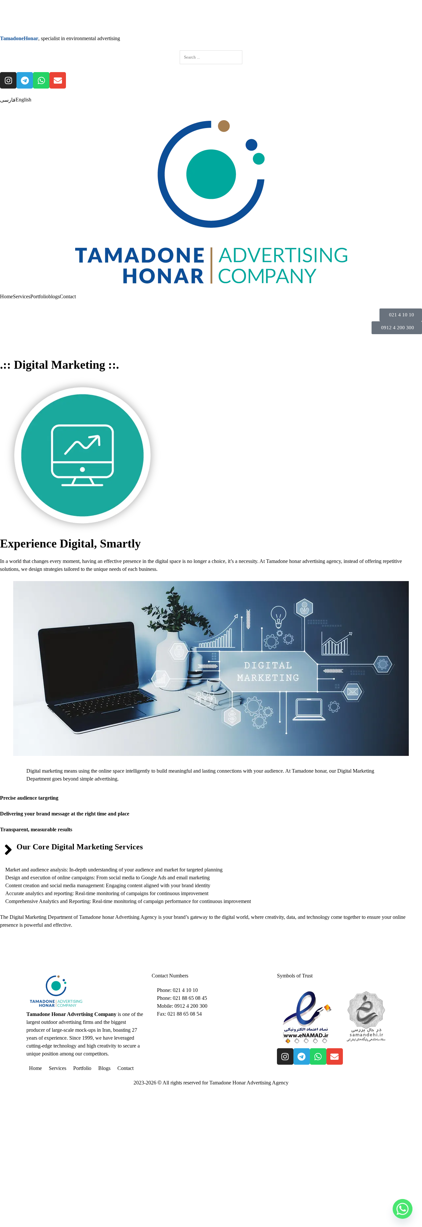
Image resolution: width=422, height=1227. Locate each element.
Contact (68, 296)
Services (21, 296)
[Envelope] (57, 80)
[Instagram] (8, 80)
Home (6, 296)
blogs (54, 296)
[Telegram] (24, 80)
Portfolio (39, 296)
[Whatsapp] (41, 80)
